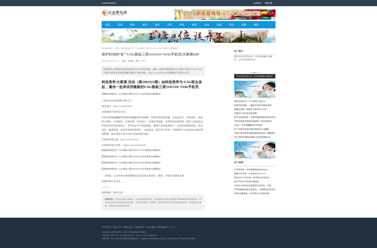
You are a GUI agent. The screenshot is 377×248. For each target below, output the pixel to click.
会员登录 (257, 3)
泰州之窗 (118, 192)
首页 (107, 24)
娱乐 (145, 24)
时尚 (182, 24)
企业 (206, 24)
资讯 (120, 24)
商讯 (231, 24)
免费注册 (268, 3)
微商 (256, 24)
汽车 (169, 24)
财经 (132, 24)
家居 (194, 24)
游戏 (219, 24)
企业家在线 (107, 48)
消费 (244, 24)
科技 (157, 24)
